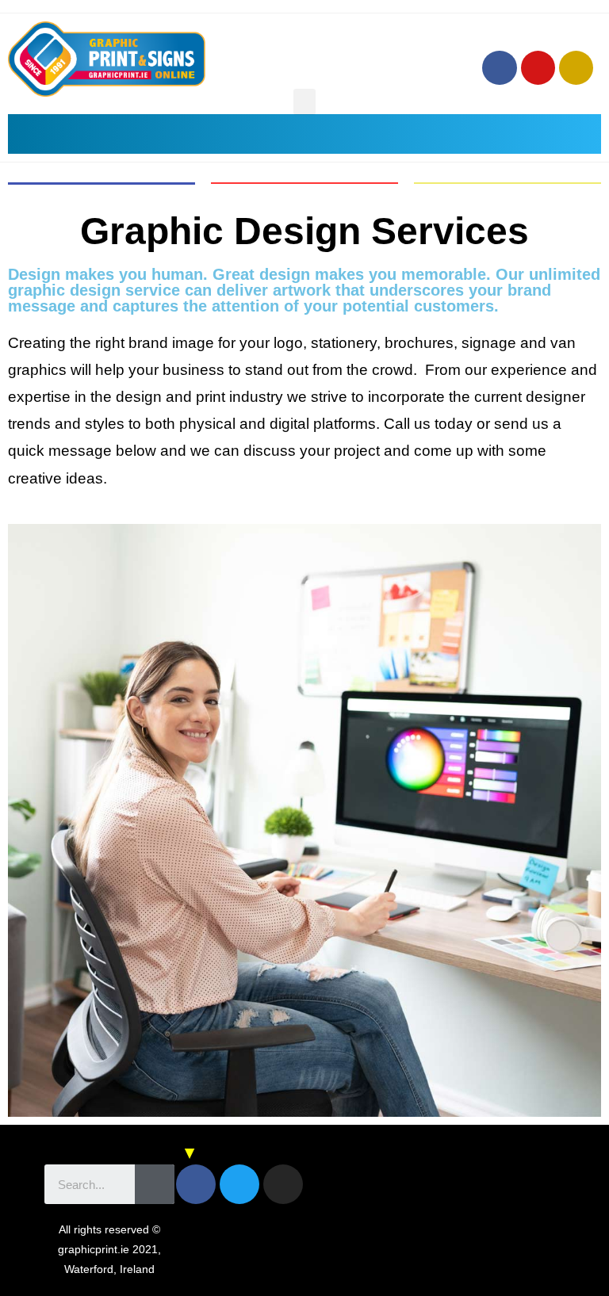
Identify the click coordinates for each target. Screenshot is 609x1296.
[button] (304, 102)
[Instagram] (538, 68)
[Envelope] (576, 68)
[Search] (154, 1184)
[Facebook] (499, 68)
